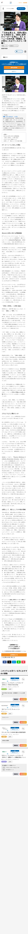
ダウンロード (21, 8)
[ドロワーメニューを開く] (2, 2)
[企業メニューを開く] (4, 679)
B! (14, 662)
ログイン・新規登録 (23, 2)
